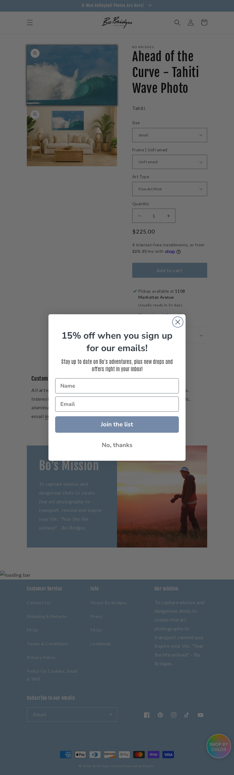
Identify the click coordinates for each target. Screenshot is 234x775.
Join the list (117, 424)
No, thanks (117, 445)
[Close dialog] (177, 322)
